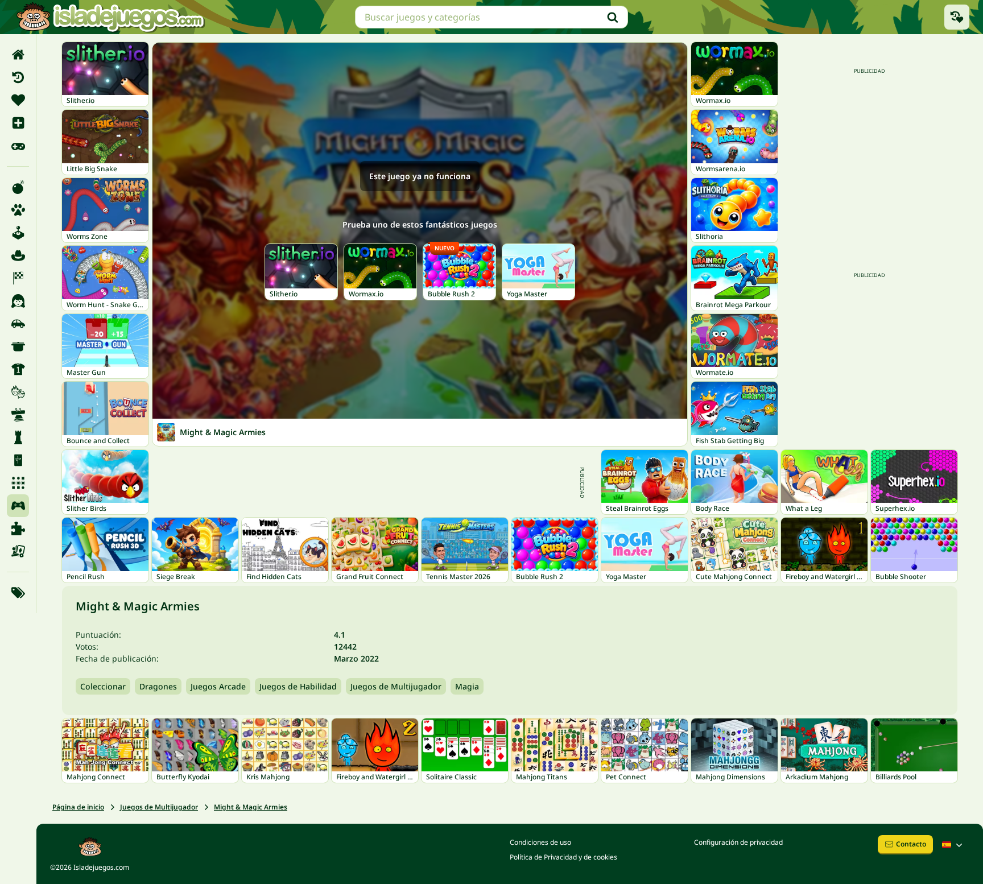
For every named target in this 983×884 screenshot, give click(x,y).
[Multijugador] (18, 505)
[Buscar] (612, 17)
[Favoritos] (18, 100)
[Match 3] (18, 483)
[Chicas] (18, 301)
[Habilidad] (18, 414)
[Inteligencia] (18, 437)
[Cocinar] (18, 346)
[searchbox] (491, 17)
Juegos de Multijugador (395, 686)
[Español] (953, 844)
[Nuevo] (18, 122)
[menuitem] (18, 54)
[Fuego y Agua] (18, 392)
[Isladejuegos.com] (110, 17)
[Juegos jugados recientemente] (956, 17)
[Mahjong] (18, 460)
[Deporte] (18, 369)
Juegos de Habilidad (298, 686)
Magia (467, 686)
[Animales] (18, 210)
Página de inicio (78, 807)
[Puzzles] (18, 528)
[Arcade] (18, 232)
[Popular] (18, 145)
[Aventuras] (18, 255)
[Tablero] (18, 551)
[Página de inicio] (18, 54)
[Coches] (18, 323)
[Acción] (18, 187)
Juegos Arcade (218, 686)
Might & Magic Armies (250, 807)
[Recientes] (18, 77)
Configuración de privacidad (738, 842)
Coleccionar (103, 686)
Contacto (911, 844)
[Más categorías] (18, 592)
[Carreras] (18, 278)
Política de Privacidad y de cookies (563, 857)
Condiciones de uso (540, 842)
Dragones (158, 686)
